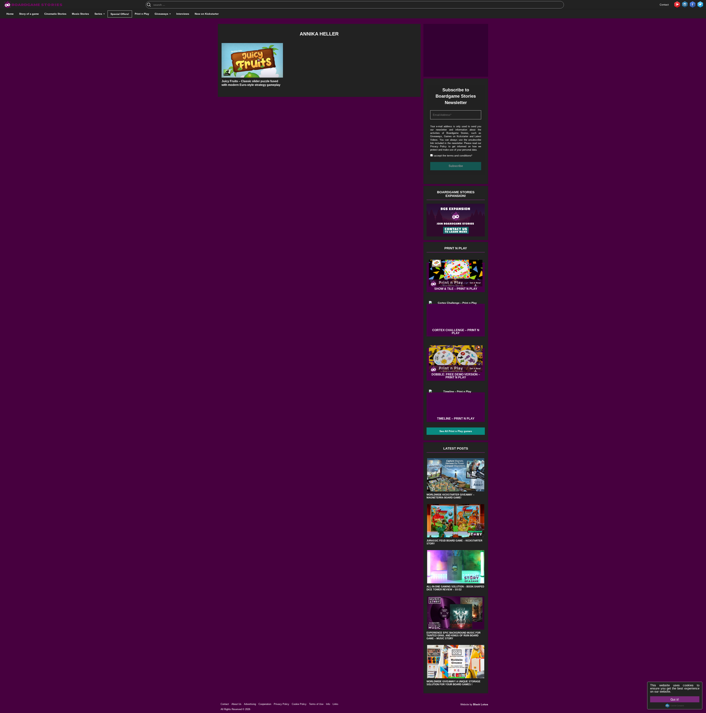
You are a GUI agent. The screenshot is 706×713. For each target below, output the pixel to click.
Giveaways (162, 13)
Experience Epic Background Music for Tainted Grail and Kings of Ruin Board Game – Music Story (453, 635)
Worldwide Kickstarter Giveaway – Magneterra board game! (450, 496)
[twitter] (700, 4)
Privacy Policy (438, 146)
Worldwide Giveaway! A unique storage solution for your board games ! (453, 683)
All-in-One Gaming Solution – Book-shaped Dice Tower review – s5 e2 (455, 588)
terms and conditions (459, 155)
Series (99, 13)
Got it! (675, 699)
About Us (236, 704)
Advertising (250, 704)
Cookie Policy (299, 704)
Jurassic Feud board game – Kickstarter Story (454, 542)
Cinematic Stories (55, 13)
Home (10, 13)
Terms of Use (316, 704)
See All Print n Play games (455, 431)
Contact (664, 4)
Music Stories (80, 13)
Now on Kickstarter (207, 13)
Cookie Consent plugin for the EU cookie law (675, 706)
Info (328, 704)
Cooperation (264, 704)
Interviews (182, 13)
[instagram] (685, 4)
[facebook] (693, 4)
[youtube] (677, 4)
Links (335, 704)
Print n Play (142, 13)
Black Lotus (480, 704)
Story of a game (29, 13)
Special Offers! (119, 14)
